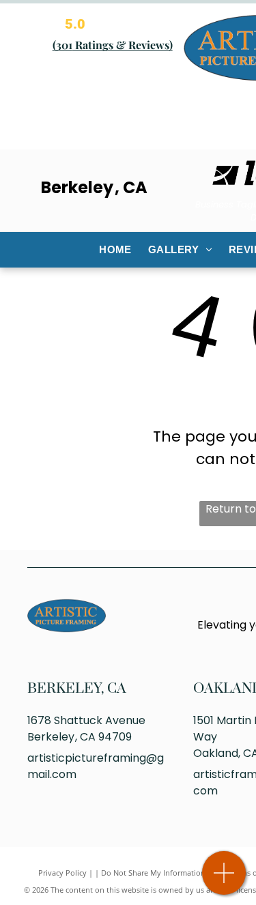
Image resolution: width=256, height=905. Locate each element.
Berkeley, (65, 689)
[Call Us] (224, 880)
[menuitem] (115, 250)
